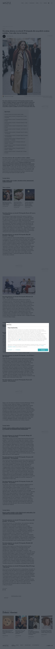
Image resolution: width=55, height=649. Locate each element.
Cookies (14, 346)
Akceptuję (43, 349)
